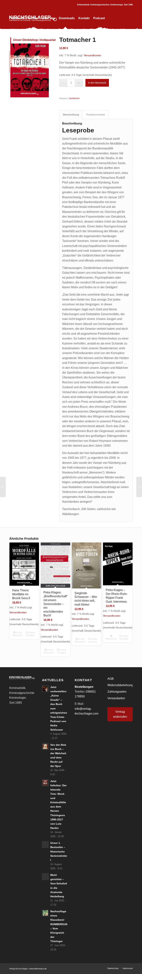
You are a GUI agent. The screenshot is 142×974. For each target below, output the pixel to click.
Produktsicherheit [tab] (95, 114)
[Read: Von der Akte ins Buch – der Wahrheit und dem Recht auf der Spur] (45, 746)
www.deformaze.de (38, 969)
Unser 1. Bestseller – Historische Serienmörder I (58, 852)
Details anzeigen (30, 633)
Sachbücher (74, 98)
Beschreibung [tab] (71, 114)
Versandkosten (92, 55)
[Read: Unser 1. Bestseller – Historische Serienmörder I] (45, 844)
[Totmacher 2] (139, 487)
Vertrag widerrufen (120, 714)
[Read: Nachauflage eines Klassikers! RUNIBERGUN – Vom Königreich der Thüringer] (45, 913)
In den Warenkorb (97, 83)
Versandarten (116, 698)
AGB (110, 678)
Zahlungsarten (116, 691)
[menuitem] (17, 18)
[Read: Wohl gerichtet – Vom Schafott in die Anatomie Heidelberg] (45, 876)
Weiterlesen (111, 639)
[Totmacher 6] (3, 487)
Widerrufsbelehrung (120, 685)
